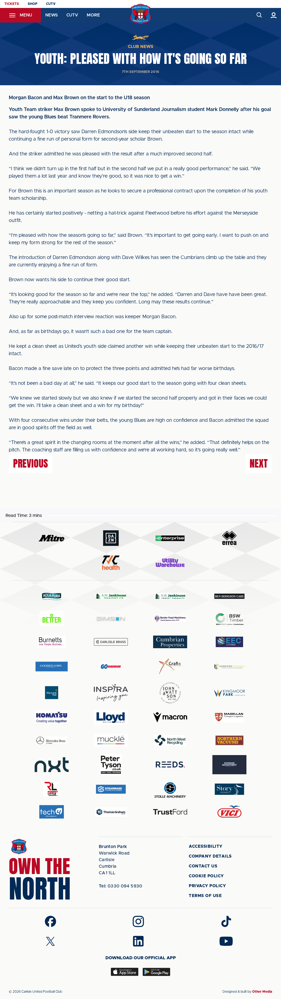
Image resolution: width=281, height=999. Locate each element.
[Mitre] (52, 538)
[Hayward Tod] (52, 693)
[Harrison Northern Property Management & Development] (229, 666)
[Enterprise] (170, 538)
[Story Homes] (229, 789)
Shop (32, 3)
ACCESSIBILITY (206, 846)
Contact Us (203, 866)
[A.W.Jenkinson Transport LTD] (111, 596)
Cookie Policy (206, 876)
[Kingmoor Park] (229, 693)
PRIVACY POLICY (207, 886)
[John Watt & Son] (170, 693)
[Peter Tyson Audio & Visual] (111, 765)
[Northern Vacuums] (229, 740)
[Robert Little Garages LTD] (52, 789)
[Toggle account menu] (273, 15)
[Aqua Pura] (52, 596)
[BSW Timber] (229, 619)
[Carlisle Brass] (111, 642)
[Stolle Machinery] (170, 789)
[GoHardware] (111, 667)
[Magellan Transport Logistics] (229, 717)
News (51, 15)
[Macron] (170, 717)
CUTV (50, 3)
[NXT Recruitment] (52, 764)
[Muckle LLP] (111, 740)
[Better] (52, 619)
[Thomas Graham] (111, 812)
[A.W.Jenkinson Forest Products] (170, 596)
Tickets (11, 3)
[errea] (229, 538)
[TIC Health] (111, 563)
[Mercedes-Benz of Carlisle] (52, 740)
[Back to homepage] (140, 14)
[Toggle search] (259, 15)
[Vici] (229, 812)
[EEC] (229, 642)
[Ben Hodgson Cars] (229, 596)
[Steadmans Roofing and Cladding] (111, 789)
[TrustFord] (170, 812)
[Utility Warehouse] (170, 563)
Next (259, 463)
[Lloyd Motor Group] (111, 717)
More (93, 15)
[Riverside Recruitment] (229, 764)
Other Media (262, 991)
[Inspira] (111, 692)
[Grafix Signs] (170, 666)
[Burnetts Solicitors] (52, 642)
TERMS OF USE (205, 896)
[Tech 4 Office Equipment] (52, 812)
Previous (30, 463)
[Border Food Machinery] (170, 619)
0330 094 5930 (120, 886)
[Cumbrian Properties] (170, 642)
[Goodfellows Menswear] (52, 666)
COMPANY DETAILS (210, 856)
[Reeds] (170, 764)
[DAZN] (111, 538)
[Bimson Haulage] (111, 619)
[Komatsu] (52, 717)
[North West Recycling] (170, 740)
